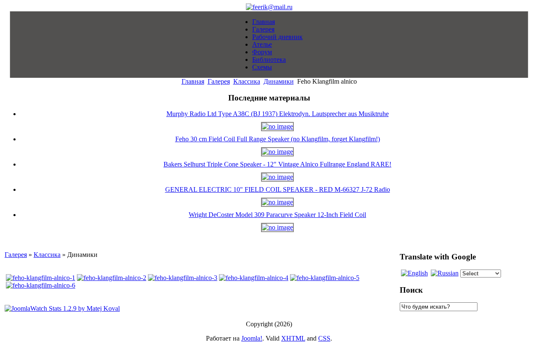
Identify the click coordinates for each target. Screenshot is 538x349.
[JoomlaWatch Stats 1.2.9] (62, 308)
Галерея (219, 81)
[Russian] (445, 273)
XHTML (293, 338)
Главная (193, 81)
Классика (246, 81)
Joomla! (251, 338)
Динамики (279, 81)
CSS (324, 338)
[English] (414, 273)
